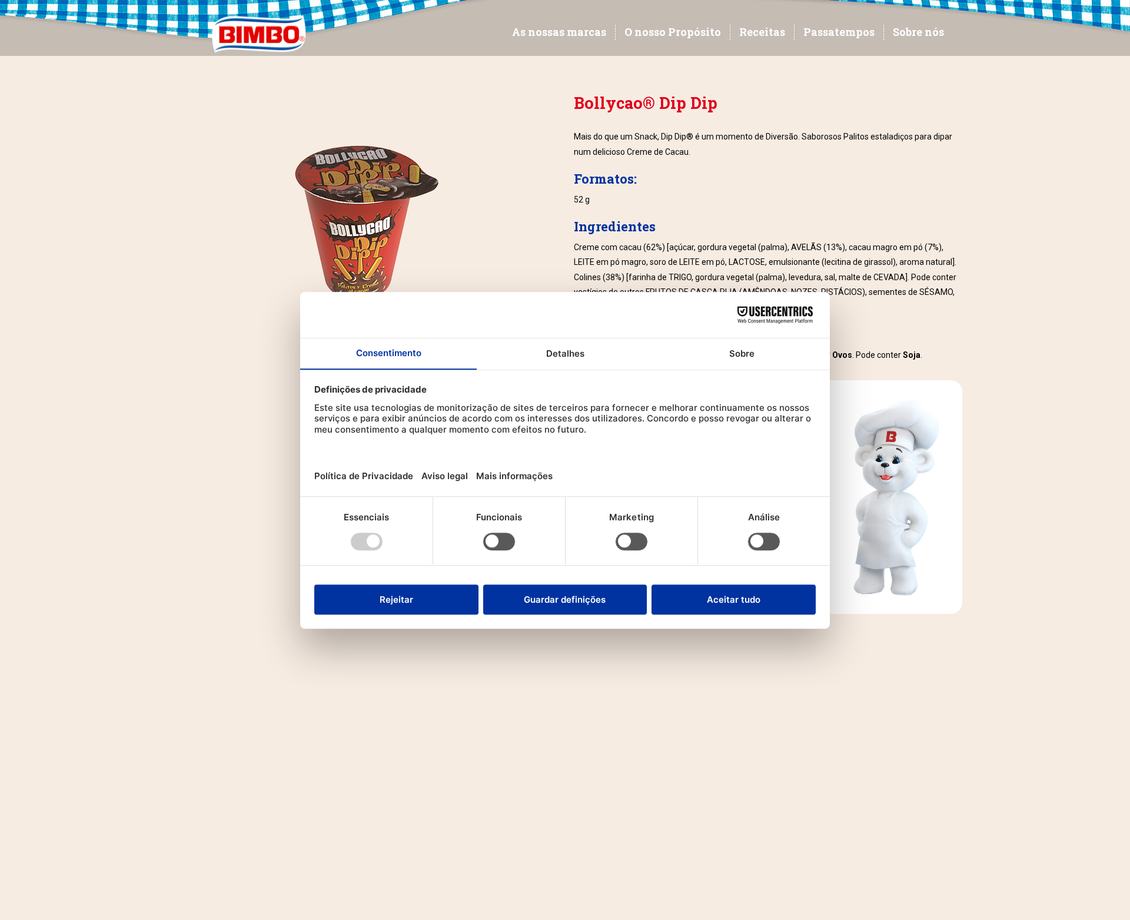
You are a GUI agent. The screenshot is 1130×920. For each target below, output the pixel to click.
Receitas (762, 32)
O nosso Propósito (672, 32)
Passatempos (839, 32)
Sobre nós (918, 32)
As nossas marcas (559, 32)
